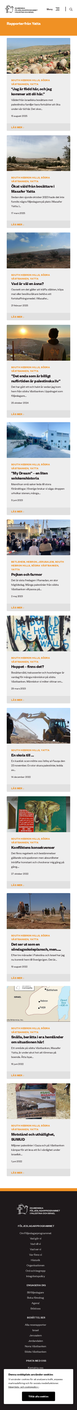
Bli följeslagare (35, 1292)
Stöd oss (35, 1308)
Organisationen (36, 1265)
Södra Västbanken (35, 1351)
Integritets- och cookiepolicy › (23, 1387)
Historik (35, 1260)
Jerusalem (35, 1335)
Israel (35, 1330)
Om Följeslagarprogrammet (36, 1233)
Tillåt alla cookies (38, 1396)
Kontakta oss (35, 1367)
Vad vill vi (35, 1244)
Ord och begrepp (35, 1270)
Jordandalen (35, 1341)
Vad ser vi (35, 1249)
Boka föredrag (35, 1297)
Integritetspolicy (35, 1276)
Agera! (35, 1303)
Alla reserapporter (35, 1324)
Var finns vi (35, 1254)
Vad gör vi (35, 1238)
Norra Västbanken (35, 1346)
